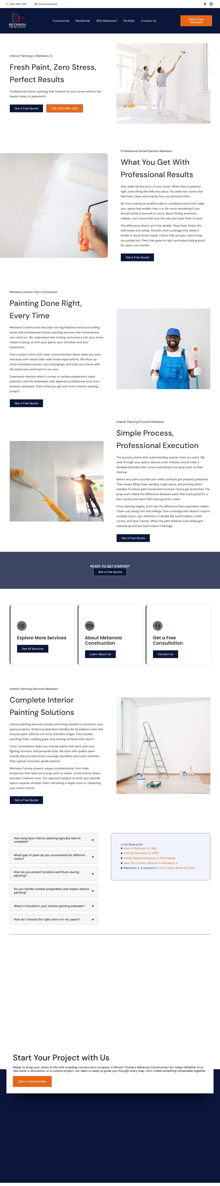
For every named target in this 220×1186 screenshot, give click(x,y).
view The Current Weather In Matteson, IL (151, 863)
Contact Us (148, 21)
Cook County (166, 868)
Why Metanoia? (106, 21)
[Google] (211, 4)
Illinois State (187, 868)
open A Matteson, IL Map (140, 848)
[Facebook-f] (205, 4)
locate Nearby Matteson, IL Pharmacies (149, 858)
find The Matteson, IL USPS (141, 853)
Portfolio (129, 21)
